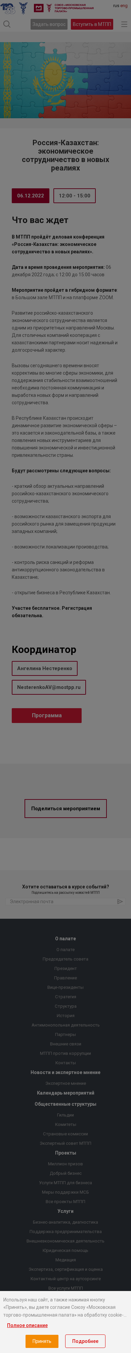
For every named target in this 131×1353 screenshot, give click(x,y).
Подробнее (85, 1341)
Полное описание (27, 1325)
